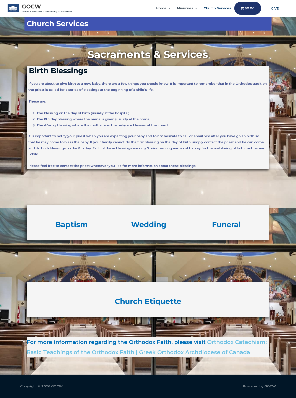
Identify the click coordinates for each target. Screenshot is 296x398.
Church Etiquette (148, 301)
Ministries (185, 8)
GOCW (31, 6)
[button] (274, 8)
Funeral (226, 224)
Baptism (71, 224)
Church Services (217, 8)
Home (161, 8)
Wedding (148, 224)
